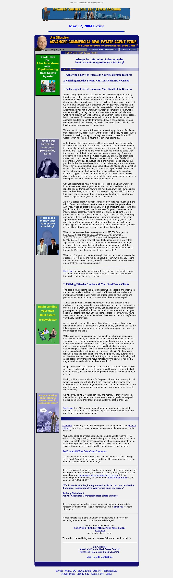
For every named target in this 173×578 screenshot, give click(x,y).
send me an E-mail (117, 477)
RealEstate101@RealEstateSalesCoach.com (85, 451)
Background (84, 570)
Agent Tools (68, 573)
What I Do (70, 570)
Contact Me (97, 573)
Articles (97, 570)
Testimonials (110, 570)
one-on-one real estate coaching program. (98, 475)
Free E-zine (83, 573)
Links (109, 573)
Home (59, 570)
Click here (68, 271)
